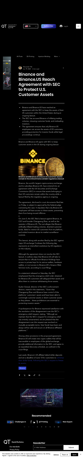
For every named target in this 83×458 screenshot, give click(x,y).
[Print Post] (39, 375)
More (56, 56)
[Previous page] (29, 427)
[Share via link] (34, 375)
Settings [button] (56, 455)
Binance (22, 368)
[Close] (80, 454)
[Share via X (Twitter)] (24, 375)
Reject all (65, 455)
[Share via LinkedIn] (29, 375)
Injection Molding (44, 56)
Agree (74, 455)
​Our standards (15, 447)
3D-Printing (30, 56)
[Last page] (58, 427)
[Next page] (54, 427)
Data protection (31, 455)
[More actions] (63, 68)
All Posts (19, 56)
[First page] (24, 427)
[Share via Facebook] (19, 375)
